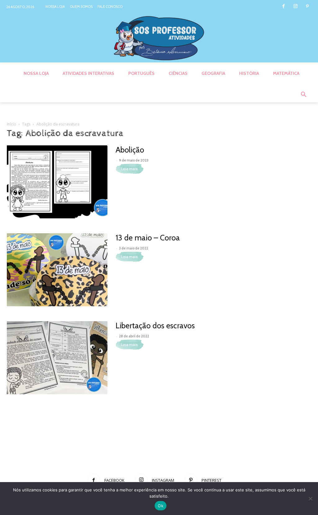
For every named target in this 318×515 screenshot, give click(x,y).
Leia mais (129, 169)
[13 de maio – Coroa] (57, 269)
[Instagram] (295, 6)
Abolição (130, 149)
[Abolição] (57, 181)
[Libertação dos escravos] (57, 357)
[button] (303, 94)
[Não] (310, 498)
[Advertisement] (159, 447)
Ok (160, 505)
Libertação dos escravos (155, 325)
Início (11, 124)
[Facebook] (283, 6)
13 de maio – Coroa (148, 237)
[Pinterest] (307, 6)
